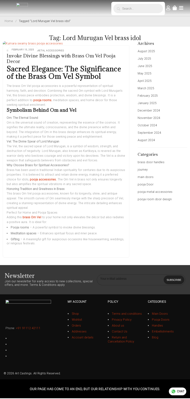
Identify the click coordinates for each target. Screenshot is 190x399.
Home (9, 21)
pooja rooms (42, 100)
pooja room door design (155, 199)
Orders (76, 325)
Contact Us (119, 331)
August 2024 (146, 140)
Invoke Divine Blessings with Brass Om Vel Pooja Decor (61, 58)
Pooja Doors (161, 319)
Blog (155, 337)
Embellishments (163, 331)
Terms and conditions (127, 313)
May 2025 (144, 73)
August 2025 (146, 51)
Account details (83, 337)
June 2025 (145, 66)
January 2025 (147, 103)
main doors (145, 177)
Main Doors (160, 313)
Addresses (79, 331)
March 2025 (146, 88)
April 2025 (145, 81)
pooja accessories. (43, 179)
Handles (157, 325)
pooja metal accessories (45, 50)
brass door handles (151, 162)
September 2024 (149, 132)
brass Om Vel (32, 217)
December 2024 (149, 110)
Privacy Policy (122, 319)
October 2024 (147, 125)
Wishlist (77, 319)
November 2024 (149, 118)
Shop (75, 313)
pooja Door (145, 184)
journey (143, 169)
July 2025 (144, 58)
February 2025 (148, 95)
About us (118, 325)
